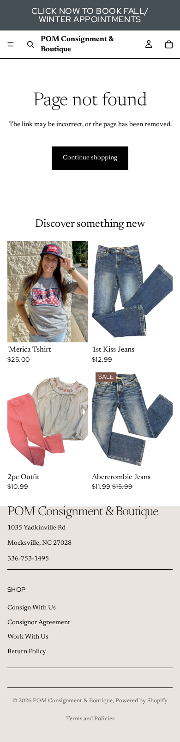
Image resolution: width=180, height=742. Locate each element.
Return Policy (26, 652)
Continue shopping (90, 158)
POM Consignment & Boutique (73, 701)
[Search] (30, 44)
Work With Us (27, 637)
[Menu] (10, 44)
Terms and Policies (90, 719)
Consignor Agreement (38, 622)
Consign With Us (31, 608)
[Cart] (169, 44)
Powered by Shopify (141, 701)
